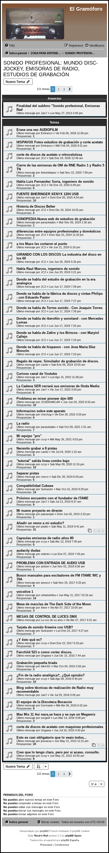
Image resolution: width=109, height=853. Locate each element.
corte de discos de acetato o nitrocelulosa (49, 155)
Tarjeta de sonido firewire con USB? (44, 627)
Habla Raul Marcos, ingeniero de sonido (48, 269)
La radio (22, 423)
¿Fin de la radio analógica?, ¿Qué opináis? (50, 675)
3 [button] (64, 89)
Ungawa (46, 655)
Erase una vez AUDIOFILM (37, 130)
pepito (44, 526)
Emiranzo (46, 133)
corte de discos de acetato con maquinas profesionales (59, 727)
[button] (69, 89)
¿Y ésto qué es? (29, 640)
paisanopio (47, 514)
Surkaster (47, 489)
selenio (45, 553)
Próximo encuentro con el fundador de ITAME (52, 498)
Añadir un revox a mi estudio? (40, 523)
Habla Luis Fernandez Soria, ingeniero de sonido (55, 181)
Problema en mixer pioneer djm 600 (44, 398)
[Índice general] (35, 23)
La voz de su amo (52, 620)
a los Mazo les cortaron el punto (41, 244)
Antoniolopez (49, 172)
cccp (44, 439)
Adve (44, 607)
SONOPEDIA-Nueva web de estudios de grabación (55, 219)
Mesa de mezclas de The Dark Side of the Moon (53, 604)
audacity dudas (28, 550)
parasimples (48, 222)
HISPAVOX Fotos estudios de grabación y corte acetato (59, 142)
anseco (45, 582)
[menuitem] (10, 45)
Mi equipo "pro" (29, 436)
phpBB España (70, 840)
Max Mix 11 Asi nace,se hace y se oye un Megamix (55, 714)
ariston (45, 566)
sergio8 (45, 717)
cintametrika (48, 595)
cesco (44, 476)
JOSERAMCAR (50, 402)
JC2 (43, 158)
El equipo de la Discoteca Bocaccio (44, 702)
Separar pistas (27, 473)
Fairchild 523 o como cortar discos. (44, 652)
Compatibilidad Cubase (34, 486)
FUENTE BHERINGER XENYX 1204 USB (47, 194)
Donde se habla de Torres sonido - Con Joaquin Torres (59, 308)
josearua (46, 740)
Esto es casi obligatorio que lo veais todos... (51, 737)
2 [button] (58, 89)
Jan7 (44, 113)
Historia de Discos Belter (35, 206)
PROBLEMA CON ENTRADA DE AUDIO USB (50, 563)
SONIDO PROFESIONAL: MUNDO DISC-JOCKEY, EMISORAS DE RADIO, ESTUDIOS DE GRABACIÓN (50, 68)
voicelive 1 (24, 592)
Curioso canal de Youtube (36, 374)
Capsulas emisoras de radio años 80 (45, 538)
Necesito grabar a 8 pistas (36, 448)
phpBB (44, 831)
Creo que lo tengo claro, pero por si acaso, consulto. (58, 752)
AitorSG (45, 666)
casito (44, 364)
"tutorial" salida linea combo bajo (42, 461)
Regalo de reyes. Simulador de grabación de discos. (57, 361)
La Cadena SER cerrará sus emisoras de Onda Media (57, 386)
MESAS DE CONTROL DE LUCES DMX (46, 616)
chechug (46, 414)
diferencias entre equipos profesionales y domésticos (58, 231)
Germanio (47, 705)
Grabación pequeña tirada (36, 663)
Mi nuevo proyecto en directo (39, 511)
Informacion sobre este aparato (40, 411)
